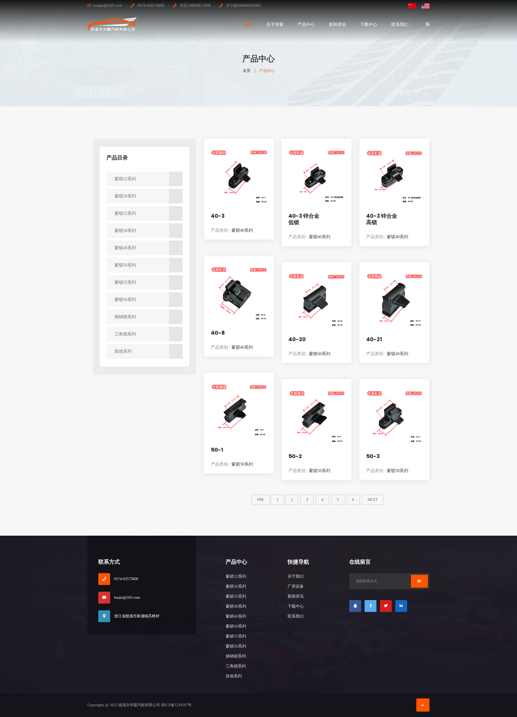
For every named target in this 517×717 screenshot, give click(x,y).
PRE (260, 500)
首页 (248, 24)
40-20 (297, 339)
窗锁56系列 (125, 299)
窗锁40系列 (125, 247)
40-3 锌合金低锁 (303, 219)
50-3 (373, 456)
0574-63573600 (126, 579)
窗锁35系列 (125, 213)
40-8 (218, 333)
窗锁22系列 (125, 178)
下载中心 (368, 24)
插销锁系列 (125, 316)
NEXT (373, 500)
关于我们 (296, 576)
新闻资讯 (337, 24)
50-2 (295, 456)
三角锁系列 (125, 334)
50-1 (217, 449)
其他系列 (123, 351)
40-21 (374, 339)
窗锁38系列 (125, 230)
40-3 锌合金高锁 (381, 219)
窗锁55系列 (125, 282)
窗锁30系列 (125, 196)
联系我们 (399, 24)
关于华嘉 (275, 24)
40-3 (218, 216)
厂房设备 (296, 586)
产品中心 (306, 24)
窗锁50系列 (125, 265)
